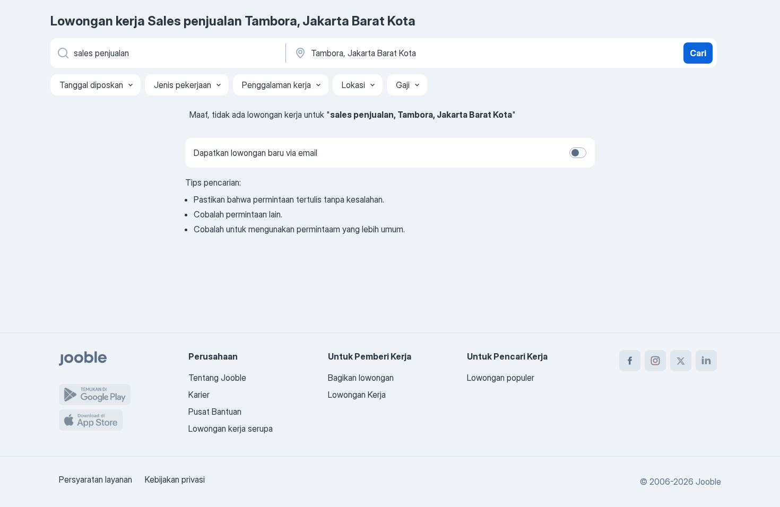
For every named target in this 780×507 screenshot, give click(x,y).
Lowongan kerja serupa (230, 428)
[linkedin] (706, 360)
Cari (698, 53)
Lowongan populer (500, 377)
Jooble (708, 481)
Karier (199, 394)
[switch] (577, 152)
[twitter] (680, 360)
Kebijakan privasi (175, 479)
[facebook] (629, 360)
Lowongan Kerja (357, 394)
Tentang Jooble (217, 377)
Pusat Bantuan (214, 411)
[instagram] (655, 360)
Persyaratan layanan (95, 479)
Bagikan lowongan (361, 377)
